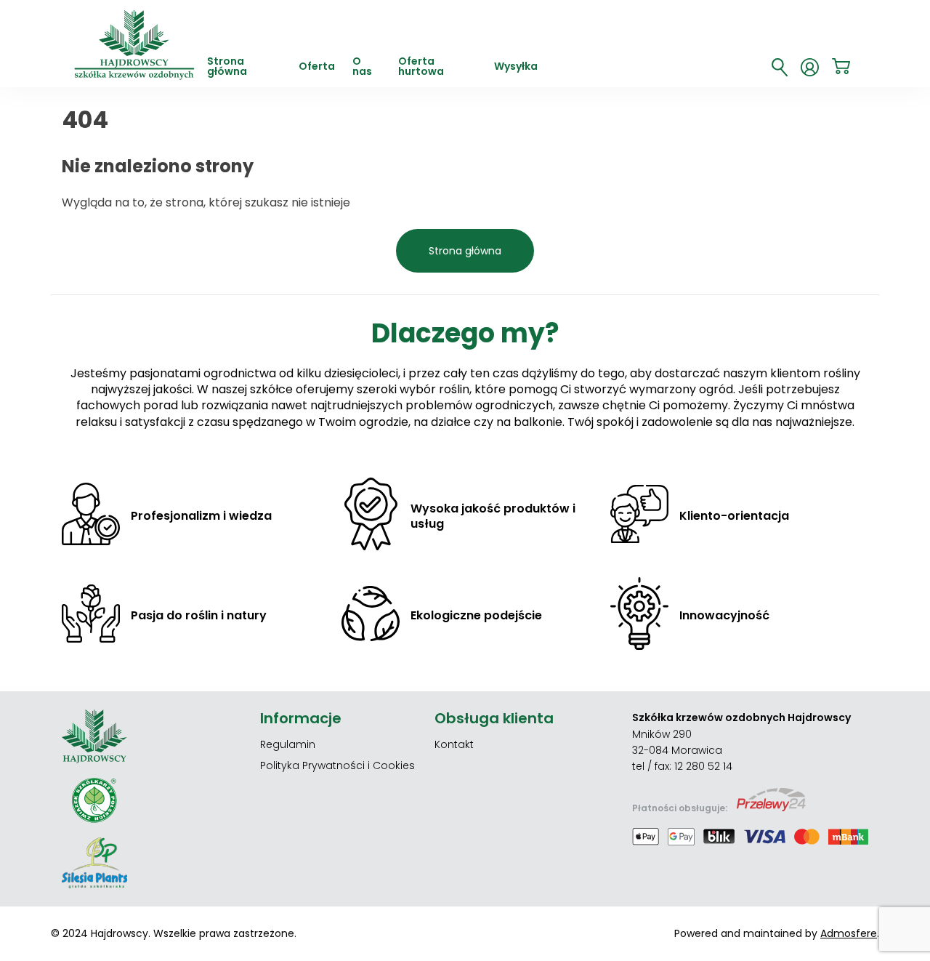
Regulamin (287, 744)
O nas (362, 67)
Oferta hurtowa (421, 67)
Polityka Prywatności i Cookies (337, 765)
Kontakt (454, 744)
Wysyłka (516, 67)
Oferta (317, 67)
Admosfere (848, 933)
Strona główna (227, 67)
